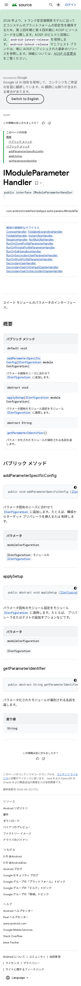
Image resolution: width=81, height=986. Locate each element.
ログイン (70, 5)
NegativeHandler (16, 239)
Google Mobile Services (17, 930)
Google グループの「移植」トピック (26, 894)
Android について (14, 956)
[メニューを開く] (6, 4)
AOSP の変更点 (65, 54)
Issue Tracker (11, 942)
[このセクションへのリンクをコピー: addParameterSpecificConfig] (60, 476)
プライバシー (31, 963)
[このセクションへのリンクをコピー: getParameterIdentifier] (49, 668)
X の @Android (12, 856)
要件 (6, 814)
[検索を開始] (51, 4)
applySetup (15, 397)
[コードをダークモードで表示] (75, 487)
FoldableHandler (16, 235)
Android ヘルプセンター (18, 911)
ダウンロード (11, 821)
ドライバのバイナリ (15, 840)
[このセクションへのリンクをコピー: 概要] (16, 324)
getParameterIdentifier (25, 433)
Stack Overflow (12, 936)
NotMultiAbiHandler (41, 239)
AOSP (6, 115)
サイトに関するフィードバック (25, 969)
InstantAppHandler (40, 235)
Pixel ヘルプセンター (16, 917)
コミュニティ (37, 956)
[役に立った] (43, 123)
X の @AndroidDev (15, 863)
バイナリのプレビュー (17, 827)
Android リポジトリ (15, 808)
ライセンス (12, 963)
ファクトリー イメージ (17, 833)
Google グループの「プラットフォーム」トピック (34, 881)
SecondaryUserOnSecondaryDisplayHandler (34, 271)
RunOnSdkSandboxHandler (23, 251)
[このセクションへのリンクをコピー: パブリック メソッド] (51, 464)
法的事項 (54, 956)
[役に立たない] (49, 123)
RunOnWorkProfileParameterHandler (29, 259)
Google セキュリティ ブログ (20, 875)
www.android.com (15, 923)
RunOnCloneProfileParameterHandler (29, 243)
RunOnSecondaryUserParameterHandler (31, 255)
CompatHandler (16, 232)
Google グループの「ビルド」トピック (27, 888)
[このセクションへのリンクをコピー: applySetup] (27, 576)
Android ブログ (12, 869)
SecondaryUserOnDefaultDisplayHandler (32, 267)
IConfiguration (29, 362)
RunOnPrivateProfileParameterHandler (30, 247)
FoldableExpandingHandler (45, 232)
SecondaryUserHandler (21, 263)
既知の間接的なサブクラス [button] (34, 249)
